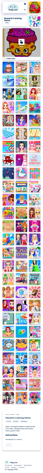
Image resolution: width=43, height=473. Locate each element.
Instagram (18, 465)
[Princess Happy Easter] (34, 199)
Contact (22, 467)
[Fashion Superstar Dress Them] (34, 186)
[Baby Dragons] (34, 107)
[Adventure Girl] (21, 94)
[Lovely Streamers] (34, 332)
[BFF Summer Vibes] (34, 398)
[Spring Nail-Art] (8, 226)
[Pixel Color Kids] (21, 252)
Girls (17, 414)
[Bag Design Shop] (21, 199)
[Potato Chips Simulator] (21, 345)
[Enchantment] (8, 199)
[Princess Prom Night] (21, 239)
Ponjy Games (10, 414)
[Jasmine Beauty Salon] (21, 147)
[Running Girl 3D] (8, 239)
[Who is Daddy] (34, 265)
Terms (7, 467)
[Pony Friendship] (34, 252)
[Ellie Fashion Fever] (34, 239)
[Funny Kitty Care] (21, 265)
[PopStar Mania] (8, 213)
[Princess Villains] (21, 226)
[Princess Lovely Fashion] (34, 94)
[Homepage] (13, 7)
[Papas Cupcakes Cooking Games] (8, 67)
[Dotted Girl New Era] (8, 94)
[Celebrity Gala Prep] (8, 371)
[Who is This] (21, 305)
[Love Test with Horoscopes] (34, 226)
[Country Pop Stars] (34, 305)
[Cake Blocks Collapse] (34, 384)
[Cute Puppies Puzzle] (34, 358)
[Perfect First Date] (21, 120)
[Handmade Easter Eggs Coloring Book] (34, 7)
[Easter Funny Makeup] (34, 147)
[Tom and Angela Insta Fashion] (8, 384)
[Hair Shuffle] (34, 371)
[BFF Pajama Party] (8, 398)
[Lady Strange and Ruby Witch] (8, 305)
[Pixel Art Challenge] (8, 120)
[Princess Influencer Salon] (8, 265)
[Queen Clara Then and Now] (21, 384)
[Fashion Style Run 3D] (21, 107)
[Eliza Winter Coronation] (34, 67)
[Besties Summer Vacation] (21, 279)
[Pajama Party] (34, 318)
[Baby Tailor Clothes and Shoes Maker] (21, 318)
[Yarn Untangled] (34, 160)
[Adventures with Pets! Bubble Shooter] (8, 147)
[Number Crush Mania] (34, 173)
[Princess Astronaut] (21, 160)
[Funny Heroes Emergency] (21, 371)
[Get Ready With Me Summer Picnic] (8, 332)
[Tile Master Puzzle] (21, 133)
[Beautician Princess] (8, 292)
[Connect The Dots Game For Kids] (34, 279)
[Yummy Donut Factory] (21, 67)
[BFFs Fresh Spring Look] (34, 213)
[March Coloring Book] (34, 20)
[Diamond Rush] (8, 133)
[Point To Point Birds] (21, 173)
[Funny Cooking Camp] (21, 213)
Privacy (14, 467)
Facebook (8, 465)
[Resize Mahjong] (21, 186)
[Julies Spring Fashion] (34, 345)
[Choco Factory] (34, 292)
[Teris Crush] (8, 318)
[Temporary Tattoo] (8, 345)
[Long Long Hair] (34, 133)
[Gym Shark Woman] (21, 358)
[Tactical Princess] (34, 80)
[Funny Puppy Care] (8, 252)
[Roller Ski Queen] (8, 80)
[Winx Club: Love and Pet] (8, 358)
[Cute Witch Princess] (21, 398)
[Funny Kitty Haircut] (8, 186)
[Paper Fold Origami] (21, 292)
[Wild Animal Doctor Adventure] (34, 120)
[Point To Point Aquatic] (8, 160)
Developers (28, 465)
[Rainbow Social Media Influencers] (8, 107)
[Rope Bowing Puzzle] (8, 173)
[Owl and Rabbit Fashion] (21, 80)
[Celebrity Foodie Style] (8, 279)
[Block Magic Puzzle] (21, 332)
